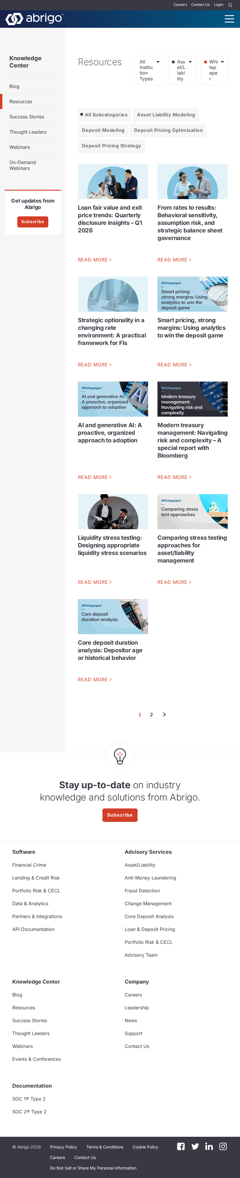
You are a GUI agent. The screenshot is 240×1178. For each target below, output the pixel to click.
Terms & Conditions (104, 1146)
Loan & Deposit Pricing (150, 929)
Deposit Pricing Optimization (168, 130)
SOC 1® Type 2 (29, 1099)
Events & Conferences (36, 1059)
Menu (229, 19)
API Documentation (33, 929)
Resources (20, 101)
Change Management (148, 903)
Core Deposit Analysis (149, 916)
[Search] (230, 5)
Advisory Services (148, 852)
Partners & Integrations (37, 916)
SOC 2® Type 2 (29, 1112)
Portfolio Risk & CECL (36, 891)
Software (23, 852)
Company (137, 982)
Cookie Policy (145, 1146)
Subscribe (32, 221)
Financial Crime (29, 865)
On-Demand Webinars (22, 165)
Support (133, 1033)
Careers (180, 4)
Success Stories (26, 117)
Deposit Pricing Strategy (111, 146)
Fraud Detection (142, 891)
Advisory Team (141, 955)
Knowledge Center (25, 62)
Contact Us (200, 4)
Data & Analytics (30, 903)
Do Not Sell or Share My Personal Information (93, 1167)
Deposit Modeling (103, 130)
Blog (14, 86)
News (131, 1020)
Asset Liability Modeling (166, 115)
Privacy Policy (63, 1146)
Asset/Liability (140, 865)
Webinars (19, 147)
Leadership (137, 1007)
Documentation (32, 1086)
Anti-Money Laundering (150, 878)
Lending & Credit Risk (36, 878)
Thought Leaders (28, 132)
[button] (93, 1168)
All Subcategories (106, 115)
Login (218, 4)
